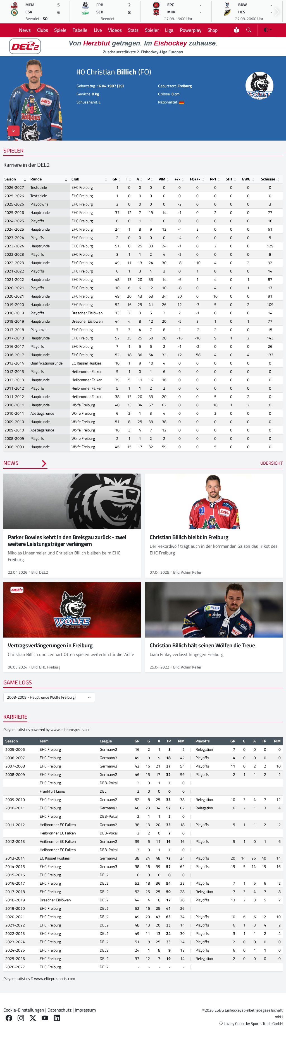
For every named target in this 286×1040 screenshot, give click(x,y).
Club (75, 179)
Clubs (42, 30)
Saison (10, 179)
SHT (229, 179)
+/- (177, 179)
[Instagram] (20, 1018)
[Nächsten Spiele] (277, 12)
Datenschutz (59, 1010)
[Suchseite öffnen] (248, 28)
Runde (36, 179)
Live (98, 30)
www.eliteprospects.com (71, 729)
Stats (133, 30)
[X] (32, 1018)
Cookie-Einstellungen (23, 1010)
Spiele (60, 30)
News (25, 30)
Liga (169, 30)
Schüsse (268, 179)
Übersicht (271, 463)
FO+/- (195, 179)
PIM (162, 179)
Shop (213, 30)
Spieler (152, 30)
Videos (115, 30)
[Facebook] (8, 1018)
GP (115, 179)
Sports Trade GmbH (267, 1023)
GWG (246, 179)
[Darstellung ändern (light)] (268, 29)
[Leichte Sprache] (236, 30)
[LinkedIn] (56, 1018)
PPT (213, 179)
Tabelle (80, 30)
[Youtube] (44, 1018)
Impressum (85, 1010)
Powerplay (190, 30)
